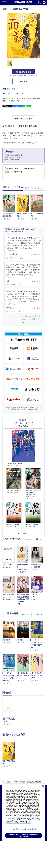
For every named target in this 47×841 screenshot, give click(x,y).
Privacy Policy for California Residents (23, 829)
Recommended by (30, 539)
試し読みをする (25, 72)
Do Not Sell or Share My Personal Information (21, 818)
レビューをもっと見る (30, 316)
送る (27, 106)
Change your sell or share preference (18, 823)
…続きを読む (13, 138)
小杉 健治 (11, 89)
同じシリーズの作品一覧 (31, 188)
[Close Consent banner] (43, 786)
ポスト (8, 106)
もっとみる (22, 533)
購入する (23, 82)
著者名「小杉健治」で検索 (30, 614)
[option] (10, 712)
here (33, 800)
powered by (25, 319)
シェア (18, 106)
